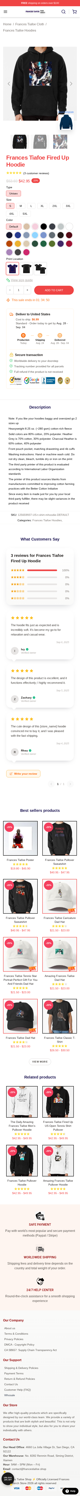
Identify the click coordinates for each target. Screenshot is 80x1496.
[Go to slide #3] (60, 142)
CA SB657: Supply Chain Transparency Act (30, 1350)
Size (8, 199)
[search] (63, 11)
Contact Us (11, 1384)
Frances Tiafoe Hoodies (19, 30)
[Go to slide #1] (19, 142)
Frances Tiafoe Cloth (29, 24)
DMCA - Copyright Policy (19, 1344)
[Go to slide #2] (40, 142)
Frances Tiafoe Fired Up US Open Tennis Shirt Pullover (58, 1125)
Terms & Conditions (16, 1333)
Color (9, 219)
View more (40, 1061)
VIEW (20, 851)
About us (9, 1328)
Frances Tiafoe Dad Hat (20, 1037)
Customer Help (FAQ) (17, 1389)
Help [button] (72, 1491)
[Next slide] (71, 84)
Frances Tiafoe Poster (20, 859)
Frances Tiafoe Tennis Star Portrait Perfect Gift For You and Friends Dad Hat (20, 979)
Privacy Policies (13, 1339)
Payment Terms (13, 1373)
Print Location (14, 258)
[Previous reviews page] (51, 784)
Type (9, 187)
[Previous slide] (9, 84)
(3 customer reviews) (36, 173)
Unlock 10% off (8, 1479)
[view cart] (74, 11)
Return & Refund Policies (19, 1378)
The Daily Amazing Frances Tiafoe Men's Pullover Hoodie (22, 1125)
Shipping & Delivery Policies (21, 1367)
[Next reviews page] (70, 784)
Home (7, 24)
